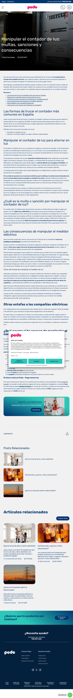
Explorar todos (63, 518)
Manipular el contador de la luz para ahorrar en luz (24, 97)
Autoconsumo (42, 661)
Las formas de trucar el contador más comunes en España (26, 95)
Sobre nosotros (25, 655)
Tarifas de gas (42, 658)
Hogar (4, 1)
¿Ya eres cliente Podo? (59, 1)
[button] (2, 7)
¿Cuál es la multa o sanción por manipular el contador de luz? (27, 99)
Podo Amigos (25, 658)
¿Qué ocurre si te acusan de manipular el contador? (24, 105)
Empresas (10, 1)
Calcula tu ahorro (43, 663)
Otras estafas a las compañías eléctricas (20, 103)
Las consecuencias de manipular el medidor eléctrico (25, 101)
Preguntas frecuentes (27, 661)
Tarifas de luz (42, 655)
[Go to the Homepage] (32, 7)
